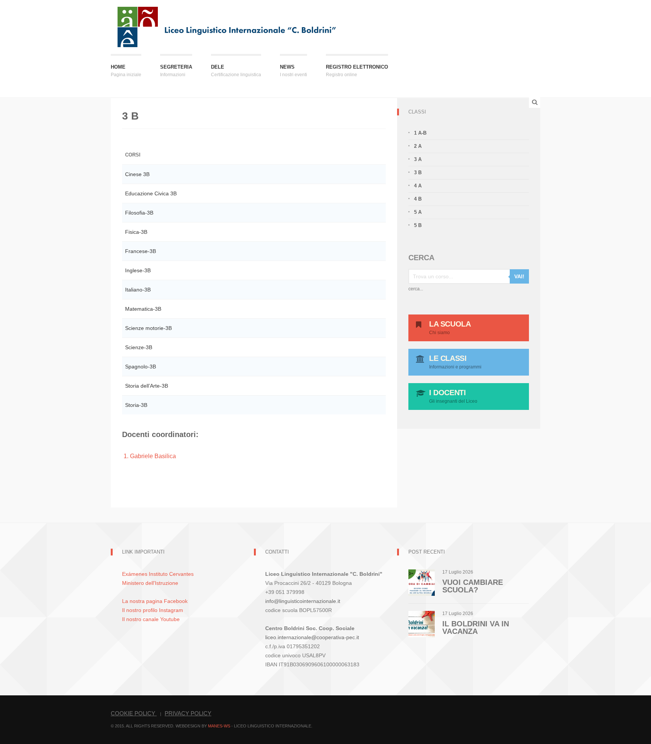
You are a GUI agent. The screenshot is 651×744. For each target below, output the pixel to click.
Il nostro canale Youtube (151, 619)
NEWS (293, 70)
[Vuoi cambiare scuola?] (421, 582)
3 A (418, 159)
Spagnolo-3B (140, 367)
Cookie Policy (134, 713)
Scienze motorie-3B (148, 328)
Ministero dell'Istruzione (150, 583)
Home (126, 70)
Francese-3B (140, 251)
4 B (418, 199)
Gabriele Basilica (153, 456)
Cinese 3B (137, 174)
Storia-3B (136, 405)
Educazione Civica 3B (151, 193)
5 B (418, 225)
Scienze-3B (138, 347)
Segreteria (176, 70)
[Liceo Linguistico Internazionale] (227, 26)
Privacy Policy (188, 713)
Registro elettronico (357, 70)
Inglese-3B (138, 270)
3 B (418, 172)
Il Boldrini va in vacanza (475, 627)
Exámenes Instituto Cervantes (158, 574)
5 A (418, 212)
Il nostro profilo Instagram (152, 610)
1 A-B (420, 133)
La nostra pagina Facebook (155, 601)
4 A (418, 186)
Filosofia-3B (139, 213)
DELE (236, 70)
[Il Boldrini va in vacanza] (421, 623)
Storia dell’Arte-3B (146, 386)
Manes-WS (219, 726)
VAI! (519, 276)
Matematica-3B (143, 309)
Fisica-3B (136, 232)
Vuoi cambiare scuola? (472, 586)
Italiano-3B (138, 290)
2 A (418, 146)
